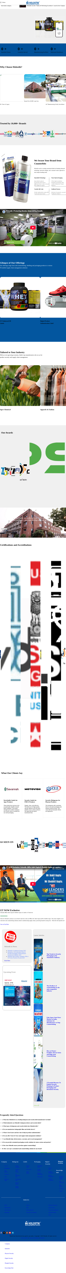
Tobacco (28, 1205)
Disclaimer (42, 1238)
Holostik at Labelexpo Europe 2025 (17, 950)
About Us (6, 1165)
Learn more (4, 528)
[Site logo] (33, 5)
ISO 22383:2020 (61, 1182)
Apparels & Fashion (52, 1212)
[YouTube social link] (10, 1233)
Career (5, 1176)
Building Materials (29, 1210)
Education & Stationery (52, 1205)
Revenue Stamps (17, 1183)
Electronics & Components (31, 1212)
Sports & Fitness (51, 1207)
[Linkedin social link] (13, 1233)
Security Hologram (17, 1166)
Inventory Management (50, 1172)
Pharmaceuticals (7, 1207)
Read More (7, 960)
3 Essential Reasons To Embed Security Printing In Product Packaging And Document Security (54, 1086)
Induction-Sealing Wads (40, 1174)
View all (36, 1105)
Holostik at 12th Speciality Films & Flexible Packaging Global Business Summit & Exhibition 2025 (17, 953)
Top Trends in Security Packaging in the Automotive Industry (54, 955)
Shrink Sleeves (27, 1172)
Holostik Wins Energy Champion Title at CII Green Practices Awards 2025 (18, 957)
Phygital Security (60, 1162)
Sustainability (7, 1168)
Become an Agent (6, 1180)
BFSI (27, 1207)
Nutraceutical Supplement (53, 1210)
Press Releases (61, 1185)
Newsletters (61, 1188)
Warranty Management (50, 1179)
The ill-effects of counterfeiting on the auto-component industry (53, 988)
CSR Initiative (6, 1171)
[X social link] (4, 1233)
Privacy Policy (24, 1238)
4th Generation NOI (17, 1175)
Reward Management (50, 1176)
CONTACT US (5, 37)
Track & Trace (50, 1168)
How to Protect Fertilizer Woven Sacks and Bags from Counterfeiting (54, 1053)
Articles (60, 1191)
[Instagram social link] (7, 1233)
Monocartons (39, 1176)
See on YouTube (4, 924)
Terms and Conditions (34, 1238)
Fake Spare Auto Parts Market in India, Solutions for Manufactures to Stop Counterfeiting (54, 1021)
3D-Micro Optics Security (17, 1170)
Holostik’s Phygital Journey (61, 1178)
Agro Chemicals (7, 1210)
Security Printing (17, 1187)
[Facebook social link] (1, 1233)
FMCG (5, 1205)
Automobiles (6, 1212)
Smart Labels (28, 1169)
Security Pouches (39, 1170)
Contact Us (6, 1174)
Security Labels (28, 1166)
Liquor (49, 1214)
